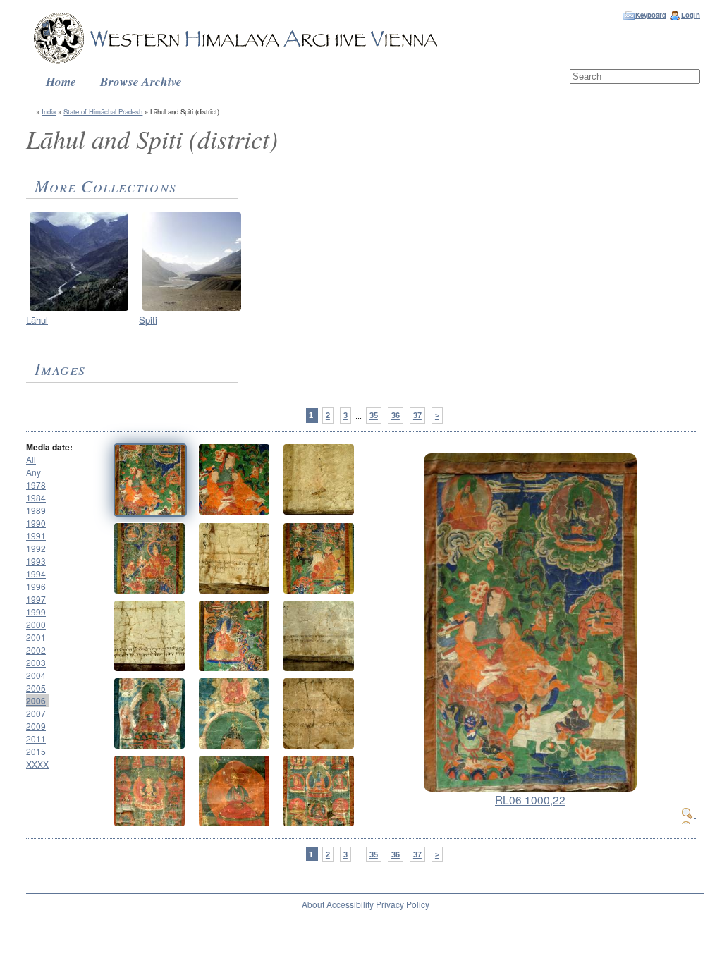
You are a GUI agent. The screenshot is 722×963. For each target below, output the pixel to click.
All (31, 459)
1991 (36, 535)
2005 (36, 688)
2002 (36, 650)
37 (417, 416)
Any (33, 472)
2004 (36, 675)
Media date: (49, 447)
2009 (36, 726)
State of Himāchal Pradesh (102, 111)
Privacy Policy (402, 904)
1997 (36, 599)
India (49, 111)
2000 (36, 624)
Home (61, 81)
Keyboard (650, 15)
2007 (36, 713)
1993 (36, 561)
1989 (36, 510)
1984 (36, 497)
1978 (36, 485)
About (313, 904)
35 (373, 416)
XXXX (37, 764)
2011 (36, 738)
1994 (36, 573)
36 (395, 416)
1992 (36, 548)
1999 (36, 612)
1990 (36, 523)
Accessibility (350, 904)
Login (690, 15)
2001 (36, 637)
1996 (36, 586)
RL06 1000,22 (530, 799)
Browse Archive (141, 81)
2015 (36, 751)
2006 (36, 700)
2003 (36, 662)
